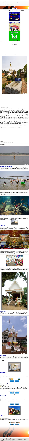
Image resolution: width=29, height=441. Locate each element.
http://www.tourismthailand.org (9, 142)
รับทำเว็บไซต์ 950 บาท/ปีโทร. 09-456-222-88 (4, 1)
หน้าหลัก (3, 2)
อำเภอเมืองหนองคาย (9, 42)
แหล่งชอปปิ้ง (16, 2)
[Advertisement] (14, 49)
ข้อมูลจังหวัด (12, 2)
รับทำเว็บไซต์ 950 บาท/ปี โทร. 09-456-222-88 (7, 4)
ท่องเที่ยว (6, 2)
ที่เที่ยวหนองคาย (2, 42)
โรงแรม (9, 2)
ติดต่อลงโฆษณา (21, 2)
